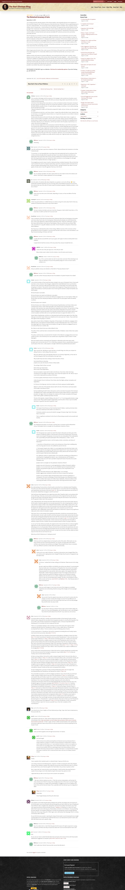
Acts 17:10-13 (52, 633)
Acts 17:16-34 (40, 648)
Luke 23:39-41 (55, 579)
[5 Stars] (33, 15)
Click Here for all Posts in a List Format (89, 120)
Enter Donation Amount (69, 888)
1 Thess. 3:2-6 (53, 700)
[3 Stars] (30, 15)
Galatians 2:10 (59, 807)
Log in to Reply (49, 96)
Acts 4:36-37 (53, 838)
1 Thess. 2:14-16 (73, 645)
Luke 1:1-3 (66, 518)
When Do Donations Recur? (70, 881)
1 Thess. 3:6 (63, 671)
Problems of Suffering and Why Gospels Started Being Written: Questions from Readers (88, 72)
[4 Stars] (31, 15)
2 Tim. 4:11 (67, 683)
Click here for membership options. (59, 69)
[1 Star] (27, 15)
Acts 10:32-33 (55, 683)
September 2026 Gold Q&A (87, 28)
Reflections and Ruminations (52, 78)
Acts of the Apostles (41, 78)
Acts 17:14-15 (67, 652)
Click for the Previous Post (46, 89)
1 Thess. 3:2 (53, 664)
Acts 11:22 (63, 838)
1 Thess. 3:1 (44, 657)
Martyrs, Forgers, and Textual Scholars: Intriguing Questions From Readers (89, 34)
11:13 (60, 683)
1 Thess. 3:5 (70, 662)
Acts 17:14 (62, 694)
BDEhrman (36, 140)
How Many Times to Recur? (70, 885)
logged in (35, 852)
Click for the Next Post (59, 89)
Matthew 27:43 (63, 579)
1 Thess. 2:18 (47, 638)
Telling (32, 756)
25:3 (63, 683)
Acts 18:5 (64, 669)
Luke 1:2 (54, 490)
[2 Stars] (28, 15)
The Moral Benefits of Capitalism (88, 19)
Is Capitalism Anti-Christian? (87, 23)
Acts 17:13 (33, 637)
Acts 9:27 (58, 838)
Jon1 (32, 832)
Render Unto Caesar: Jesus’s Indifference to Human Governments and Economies (89, 104)
